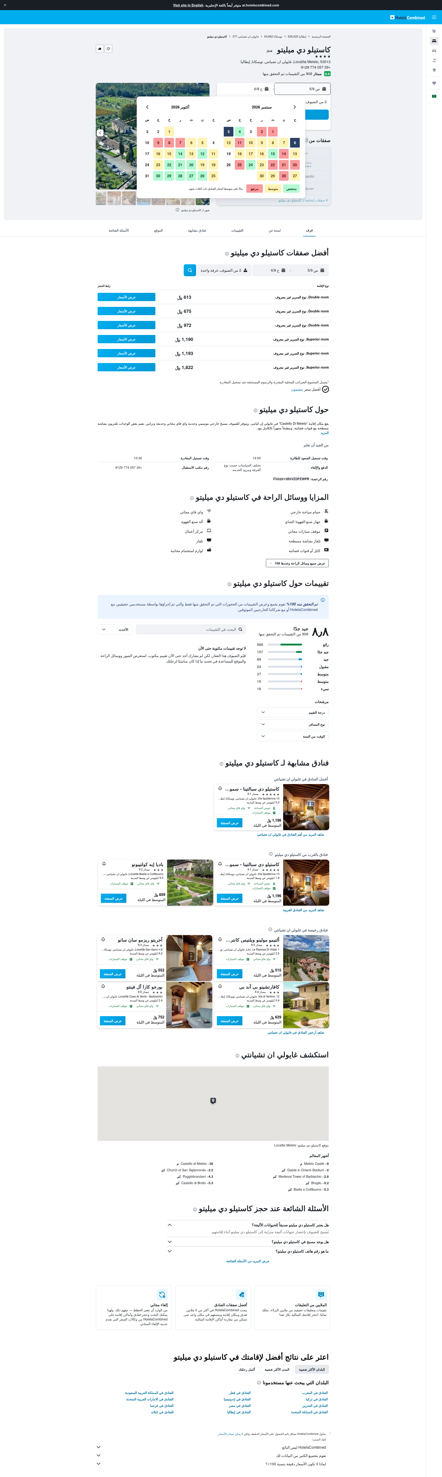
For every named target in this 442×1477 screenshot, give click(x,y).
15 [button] (273, 153)
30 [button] (262, 175)
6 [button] (295, 142)
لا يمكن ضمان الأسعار (230, 1434)
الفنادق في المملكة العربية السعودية (149, 1392)
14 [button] (284, 153)
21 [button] (284, 164)
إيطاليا (302, 36)
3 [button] (251, 131)
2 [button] (262, 131)
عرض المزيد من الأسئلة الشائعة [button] (247, 1261)
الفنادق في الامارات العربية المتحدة (150, 1399)
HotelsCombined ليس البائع (304, 1447)
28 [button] (284, 175)
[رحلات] (434, 83)
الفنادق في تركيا (317, 1399)
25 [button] (240, 164)
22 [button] (273, 164)
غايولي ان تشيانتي (248, 36)
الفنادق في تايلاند (162, 1412)
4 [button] (240, 131)
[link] (290, 834)
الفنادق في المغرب (315, 1392)
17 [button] (251, 153)
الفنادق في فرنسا (162, 1405)
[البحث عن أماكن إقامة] (434, 41)
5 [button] (229, 131)
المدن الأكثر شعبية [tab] (277, 1369)
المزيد (325, 432)
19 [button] (229, 153)
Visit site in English (188, 5)
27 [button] (295, 175)
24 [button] (251, 164)
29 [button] (273, 175)
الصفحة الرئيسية (321, 36)
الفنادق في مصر (240, 1405)
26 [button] (229, 164)
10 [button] (251, 142)
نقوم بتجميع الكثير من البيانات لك (301, 1455)
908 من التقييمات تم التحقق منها (287, 73)
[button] (5, 5)
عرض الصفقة (230, 822)
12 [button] (229, 142)
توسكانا (278, 36)
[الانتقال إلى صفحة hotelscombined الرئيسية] (407, 17)
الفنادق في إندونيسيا (237, 1399)
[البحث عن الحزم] (434, 60)
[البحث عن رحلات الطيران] (434, 31)
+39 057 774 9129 (316, 67)
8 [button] (273, 142)
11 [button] (240, 142)
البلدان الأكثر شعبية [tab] (312, 1369)
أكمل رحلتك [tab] (247, 1369)
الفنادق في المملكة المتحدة (309, 1412)
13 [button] (295, 153)
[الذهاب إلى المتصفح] (434, 70)
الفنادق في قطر (240, 1392)
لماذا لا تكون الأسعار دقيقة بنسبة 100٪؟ (296, 1463)
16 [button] (262, 153)
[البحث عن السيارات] (434, 50)
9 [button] (262, 142)
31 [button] (147, 175)
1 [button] (273, 131)
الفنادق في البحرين (315, 1405)
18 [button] (240, 153)
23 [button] (262, 164)
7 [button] (284, 142)
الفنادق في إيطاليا (239, 1412)
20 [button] (295, 164)
